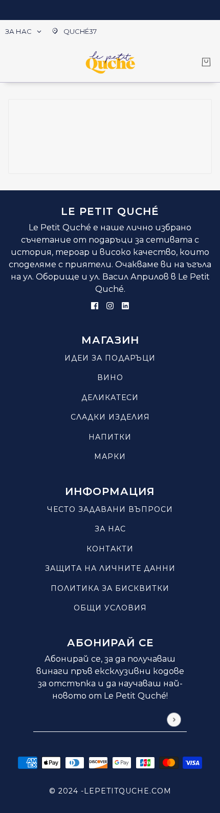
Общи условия (110, 607)
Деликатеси (110, 397)
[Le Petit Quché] (110, 62)
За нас (110, 528)
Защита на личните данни (110, 568)
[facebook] (94, 305)
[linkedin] (125, 305)
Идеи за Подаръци (110, 358)
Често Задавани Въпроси (110, 509)
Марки (110, 456)
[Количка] (206, 62)
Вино (110, 377)
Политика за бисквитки (110, 588)
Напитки (110, 437)
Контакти (110, 548)
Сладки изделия (110, 417)
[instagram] (110, 305)
